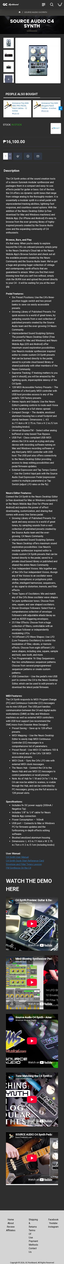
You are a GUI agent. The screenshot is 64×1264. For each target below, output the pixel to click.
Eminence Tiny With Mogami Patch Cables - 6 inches (50, 105)
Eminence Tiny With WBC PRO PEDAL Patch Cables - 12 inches (20, 107)
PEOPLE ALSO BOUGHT (22, 94)
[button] (8, 41)
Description (11, 170)
